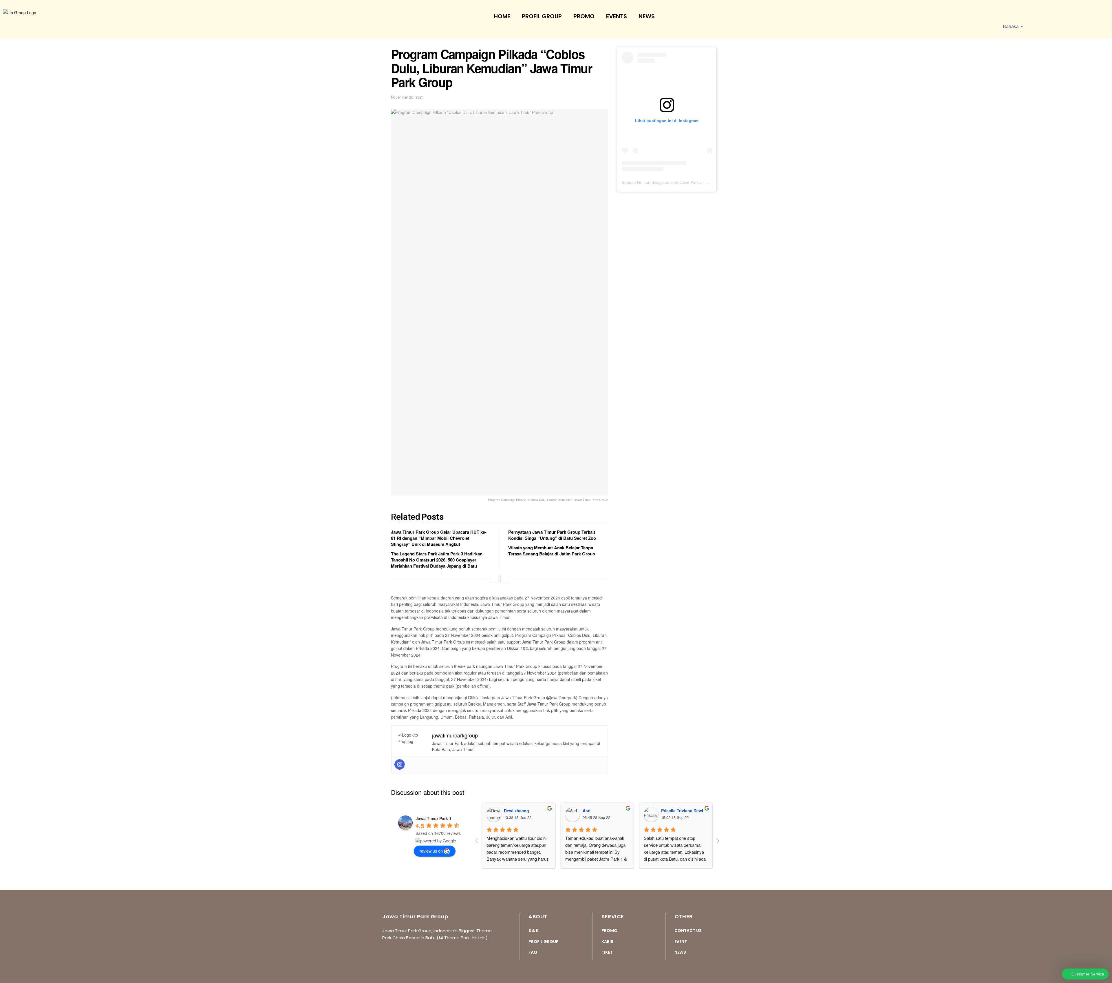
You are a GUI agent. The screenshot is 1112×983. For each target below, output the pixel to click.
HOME (502, 16)
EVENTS (616, 16)
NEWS (647, 16)
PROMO (584, 16)
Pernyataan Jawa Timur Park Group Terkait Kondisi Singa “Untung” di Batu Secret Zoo (552, 535)
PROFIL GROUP (542, 16)
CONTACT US (688, 930)
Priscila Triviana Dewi (682, 810)
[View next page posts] (504, 579)
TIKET (606, 952)
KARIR (607, 941)
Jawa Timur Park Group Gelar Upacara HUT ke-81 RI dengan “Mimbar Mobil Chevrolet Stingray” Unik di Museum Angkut (439, 538)
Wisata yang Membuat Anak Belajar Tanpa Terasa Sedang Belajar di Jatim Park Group (551, 550)
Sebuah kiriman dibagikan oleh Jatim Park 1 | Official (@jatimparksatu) (686, 182)
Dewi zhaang (516, 810)
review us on (431, 851)
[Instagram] (399, 764)
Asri (586, 810)
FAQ (532, 952)
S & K (533, 930)
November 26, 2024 (407, 97)
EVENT (680, 941)
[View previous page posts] (494, 579)
